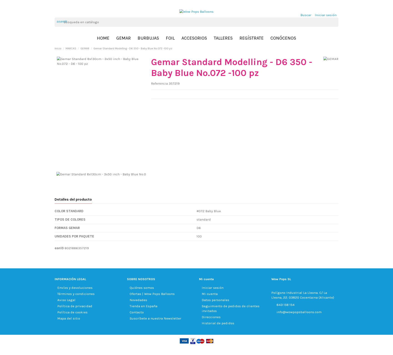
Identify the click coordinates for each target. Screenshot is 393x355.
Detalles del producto (73, 199)
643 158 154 (286, 305)
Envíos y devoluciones (75, 288)
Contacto (137, 312)
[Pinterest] (164, 104)
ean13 (59, 248)
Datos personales (215, 300)
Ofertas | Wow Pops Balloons (152, 294)
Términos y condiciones (76, 294)
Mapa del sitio (68, 318)
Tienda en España (143, 306)
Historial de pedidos (218, 323)
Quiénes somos (142, 288)
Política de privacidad (74, 306)
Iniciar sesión (213, 288)
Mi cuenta (210, 294)
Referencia (159, 83)
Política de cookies (72, 312)
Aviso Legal (66, 300)
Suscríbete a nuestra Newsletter (155, 318)
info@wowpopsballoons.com (299, 312)
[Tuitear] (159, 104)
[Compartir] (153, 104)
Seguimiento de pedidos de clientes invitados (230, 308)
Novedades (138, 300)
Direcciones (211, 317)
